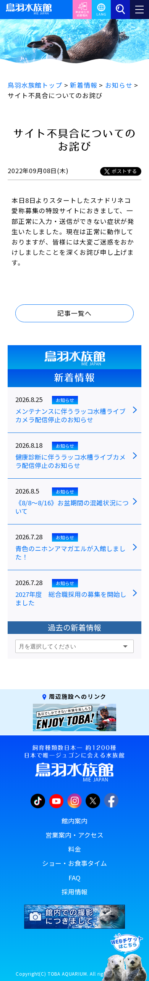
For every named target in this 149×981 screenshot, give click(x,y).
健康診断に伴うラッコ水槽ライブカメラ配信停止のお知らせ (70, 461)
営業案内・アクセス (74, 834)
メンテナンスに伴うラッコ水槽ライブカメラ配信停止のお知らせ (70, 415)
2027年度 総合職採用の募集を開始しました (70, 598)
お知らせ (65, 400)
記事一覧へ (74, 313)
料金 (74, 849)
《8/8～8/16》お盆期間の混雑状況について (72, 507)
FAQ (74, 877)
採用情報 (74, 891)
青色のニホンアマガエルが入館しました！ (70, 553)
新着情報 (74, 378)
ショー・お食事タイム (74, 863)
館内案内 (74, 820)
